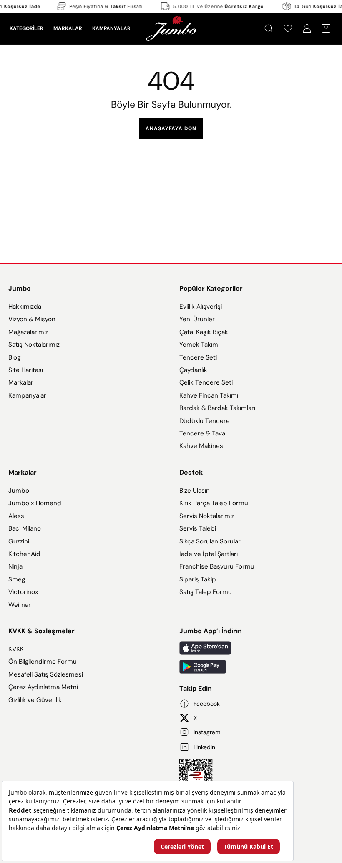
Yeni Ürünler (197, 319)
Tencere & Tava (202, 433)
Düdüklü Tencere (204, 421)
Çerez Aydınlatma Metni (43, 687)
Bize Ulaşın (194, 490)
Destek (191, 472)
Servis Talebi (197, 528)
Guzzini (18, 541)
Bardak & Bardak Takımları (217, 408)
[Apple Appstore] (256, 648)
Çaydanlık (193, 370)
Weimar (19, 605)
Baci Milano (24, 528)
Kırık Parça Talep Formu (213, 503)
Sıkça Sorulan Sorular (210, 541)
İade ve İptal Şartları (208, 554)
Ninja (15, 566)
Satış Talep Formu (205, 592)
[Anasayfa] (171, 28)
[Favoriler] (287, 28)
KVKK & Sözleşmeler (41, 630)
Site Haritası (25, 370)
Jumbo (19, 288)
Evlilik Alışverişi (200, 306)
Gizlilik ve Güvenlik (35, 700)
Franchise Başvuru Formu (216, 566)
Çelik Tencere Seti (206, 382)
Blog (14, 357)
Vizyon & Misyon (31, 319)
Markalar (20, 382)
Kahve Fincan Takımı (208, 395)
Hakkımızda (24, 306)
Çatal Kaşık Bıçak (203, 332)
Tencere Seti (198, 357)
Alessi (16, 516)
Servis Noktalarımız (206, 516)
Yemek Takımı (199, 344)
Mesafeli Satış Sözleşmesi (45, 674)
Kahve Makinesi (201, 446)
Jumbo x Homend (34, 503)
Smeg (16, 579)
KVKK (16, 649)
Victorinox (23, 592)
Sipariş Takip (197, 579)
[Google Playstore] (256, 667)
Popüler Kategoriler (211, 288)
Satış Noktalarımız (34, 344)
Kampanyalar (27, 395)
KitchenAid (24, 554)
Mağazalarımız (28, 332)
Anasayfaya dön (171, 128)
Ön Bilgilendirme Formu (42, 662)
